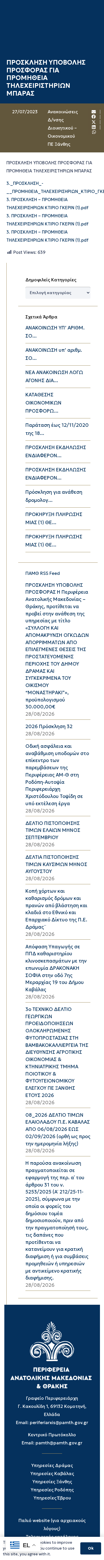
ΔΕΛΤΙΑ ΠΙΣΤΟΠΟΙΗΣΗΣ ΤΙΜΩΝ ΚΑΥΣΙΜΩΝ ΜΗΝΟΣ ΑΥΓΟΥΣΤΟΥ (56, 864)
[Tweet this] (94, 122)
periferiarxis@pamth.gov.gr (59, 1422)
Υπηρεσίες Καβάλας (52, 1473)
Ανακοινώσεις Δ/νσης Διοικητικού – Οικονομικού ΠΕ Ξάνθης (63, 128)
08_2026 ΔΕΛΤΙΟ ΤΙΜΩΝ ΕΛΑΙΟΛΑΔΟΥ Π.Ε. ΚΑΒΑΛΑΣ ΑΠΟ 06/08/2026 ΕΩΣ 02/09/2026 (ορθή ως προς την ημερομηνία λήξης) (57, 1129)
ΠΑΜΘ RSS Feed (42, 573)
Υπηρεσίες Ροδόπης (52, 1489)
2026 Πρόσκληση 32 (49, 726)
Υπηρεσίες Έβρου (52, 1498)
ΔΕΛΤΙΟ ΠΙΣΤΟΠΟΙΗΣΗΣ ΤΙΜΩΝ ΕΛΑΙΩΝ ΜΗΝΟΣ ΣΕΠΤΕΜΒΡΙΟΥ (52, 830)
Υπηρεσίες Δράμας (52, 1465)
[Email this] (94, 112)
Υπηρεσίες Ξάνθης (52, 1481)
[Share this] (94, 117)
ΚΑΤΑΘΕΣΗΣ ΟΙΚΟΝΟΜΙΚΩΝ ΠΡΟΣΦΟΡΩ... (43, 403)
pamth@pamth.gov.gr (59, 1443)
